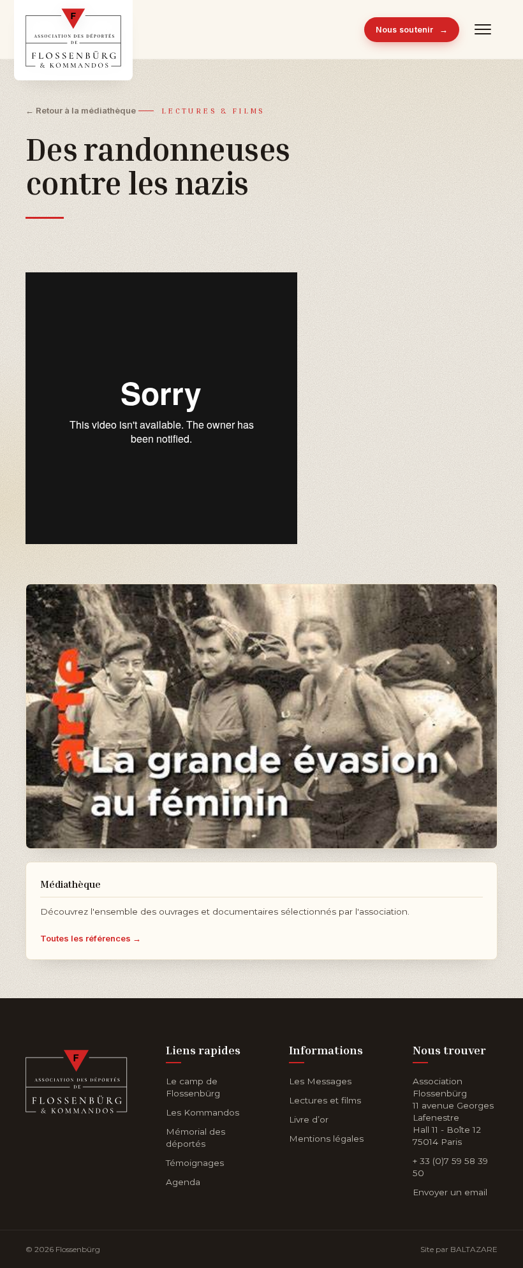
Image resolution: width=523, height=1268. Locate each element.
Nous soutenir (412, 29)
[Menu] (483, 29)
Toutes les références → (90, 938)
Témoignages (195, 1163)
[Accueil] (77, 1079)
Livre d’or (308, 1119)
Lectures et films (325, 1100)
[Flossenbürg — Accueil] (73, 29)
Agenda (183, 1182)
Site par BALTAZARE (458, 1249)
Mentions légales (326, 1138)
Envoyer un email (450, 1192)
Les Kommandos (202, 1112)
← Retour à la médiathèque (81, 110)
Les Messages (320, 1081)
